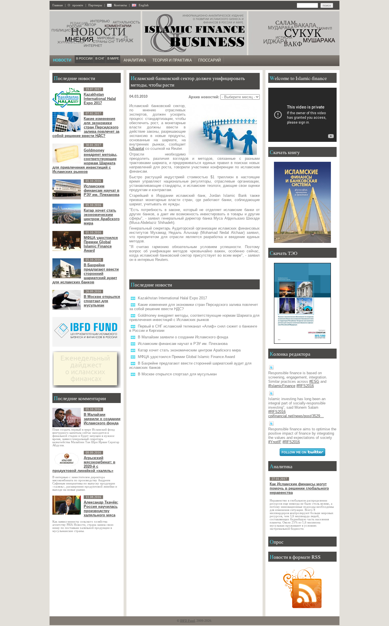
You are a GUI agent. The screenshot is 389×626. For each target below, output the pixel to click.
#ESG (314, 381)
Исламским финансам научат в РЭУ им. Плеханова (183, 343)
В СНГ (100, 58)
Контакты (120, 5)
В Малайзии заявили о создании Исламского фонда (183, 337)
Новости (62, 60)
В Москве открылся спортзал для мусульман (177, 374)
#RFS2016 (305, 386)
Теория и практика (172, 60)
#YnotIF (274, 442)
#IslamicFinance (281, 386)
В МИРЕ (113, 58)
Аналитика (135, 60)
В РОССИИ (84, 58)
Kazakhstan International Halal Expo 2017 (172, 298)
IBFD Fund (187, 620)
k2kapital (136, 148)
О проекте (75, 5)
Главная (57, 5)
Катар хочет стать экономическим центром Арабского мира (189, 350)
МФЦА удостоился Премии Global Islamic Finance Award (186, 357)
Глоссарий (209, 60)
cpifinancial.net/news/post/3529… (296, 416)
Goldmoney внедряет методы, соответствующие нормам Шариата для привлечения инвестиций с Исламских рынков (194, 317)
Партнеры (95, 5)
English (144, 5)
